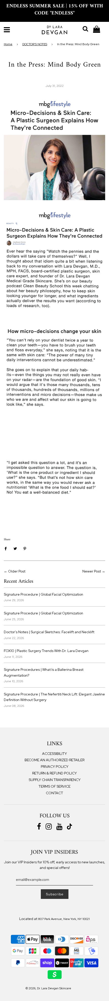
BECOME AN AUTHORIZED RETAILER (54, 760)
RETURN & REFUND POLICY (54, 773)
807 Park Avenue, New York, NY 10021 (64, 919)
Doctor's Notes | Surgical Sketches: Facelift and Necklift (49, 632)
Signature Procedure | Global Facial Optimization (43, 594)
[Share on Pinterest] (25, 548)
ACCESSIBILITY (54, 753)
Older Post (16, 571)
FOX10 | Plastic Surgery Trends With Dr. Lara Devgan (46, 650)
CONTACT (54, 793)
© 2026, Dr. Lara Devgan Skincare (48, 988)
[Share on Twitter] (15, 548)
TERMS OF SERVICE (54, 786)
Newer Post (91, 571)
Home (8, 44)
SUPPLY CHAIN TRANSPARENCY (55, 779)
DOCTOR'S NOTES (34, 44)
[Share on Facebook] (7, 548)
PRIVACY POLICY (54, 766)
